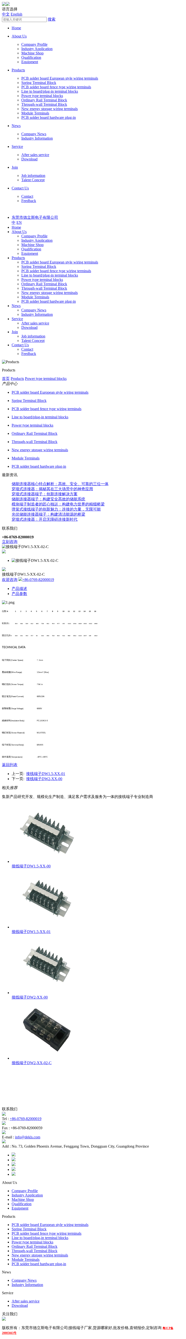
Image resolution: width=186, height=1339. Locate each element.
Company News (33, 134)
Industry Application (37, 49)
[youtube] (14, 1174)
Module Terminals (35, 113)
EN (19, 222)
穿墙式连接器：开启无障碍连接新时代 (45, 519)
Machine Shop (32, 53)
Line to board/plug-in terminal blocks (49, 91)
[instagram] (14, 1169)
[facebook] (14, 1155)
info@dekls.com (27, 1137)
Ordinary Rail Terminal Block (44, 100)
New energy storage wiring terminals (49, 109)
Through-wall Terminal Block (44, 104)
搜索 (51, 19)
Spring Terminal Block (38, 83)
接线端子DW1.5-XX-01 (45, 774)
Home (16, 28)
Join (15, 167)
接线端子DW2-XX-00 (44, 779)
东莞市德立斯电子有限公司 (35, 217)
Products (18, 70)
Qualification (31, 57)
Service (17, 146)
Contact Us (20, 188)
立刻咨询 (9, 542)
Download (29, 159)
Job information (33, 175)
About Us (19, 36)
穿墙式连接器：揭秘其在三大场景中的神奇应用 (52, 489)
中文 (6, 14)
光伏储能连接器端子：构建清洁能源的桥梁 (48, 514)
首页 (6, 378)
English (16, 14)
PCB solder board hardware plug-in (48, 117)
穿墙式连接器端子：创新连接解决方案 (45, 494)
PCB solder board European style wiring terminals (59, 78)
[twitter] (14, 1160)
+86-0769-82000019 (38, 580)
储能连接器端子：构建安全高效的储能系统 (48, 499)
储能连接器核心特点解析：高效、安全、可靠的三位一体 (60, 484)
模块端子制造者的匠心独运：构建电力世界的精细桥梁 (58, 504)
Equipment (29, 62)
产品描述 (19, 589)
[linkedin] (14, 1165)
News (16, 126)
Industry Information (37, 138)
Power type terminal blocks (42, 96)
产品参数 (19, 594)
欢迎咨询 (9, 580)
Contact (27, 196)
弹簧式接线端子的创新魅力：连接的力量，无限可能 (56, 509)
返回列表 (9, 765)
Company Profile (34, 44)
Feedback (28, 201)
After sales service (35, 155)
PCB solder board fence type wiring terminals (56, 87)
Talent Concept (33, 180)
